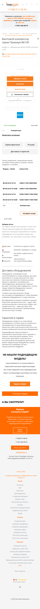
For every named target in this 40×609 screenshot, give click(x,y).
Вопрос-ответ (20, 499)
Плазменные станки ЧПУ (20, 557)
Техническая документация (20, 508)
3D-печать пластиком (20, 538)
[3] (10, 69)
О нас (20, 481)
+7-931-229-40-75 (21, 26)
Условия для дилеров (20, 496)
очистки (20, 23)
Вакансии (20, 491)
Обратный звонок (20, 448)
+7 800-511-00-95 (21, 438)
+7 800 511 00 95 (17, 9)
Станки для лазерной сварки (20, 551)
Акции (20, 513)
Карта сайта (21, 472)
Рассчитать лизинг (21, 94)
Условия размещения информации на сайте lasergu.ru (21, 477)
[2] (9, 69)
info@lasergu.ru (21, 452)
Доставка (11, 100)
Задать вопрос (20, 430)
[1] (7, 69)
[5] (14, 69)
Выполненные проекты (20, 502)
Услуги (20, 517)
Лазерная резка (20, 521)
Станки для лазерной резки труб (20, 563)
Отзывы (20, 505)
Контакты (20, 485)
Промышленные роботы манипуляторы (20, 560)
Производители (20, 493)
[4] (12, 69)
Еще (20, 565)
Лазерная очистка (20, 532)
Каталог (20, 542)
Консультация (20, 89)
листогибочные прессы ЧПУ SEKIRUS (21, 17)
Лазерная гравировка (20, 524)
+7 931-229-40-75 (21, 442)
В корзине (20, 84)
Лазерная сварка (20, 530)
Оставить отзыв (29, 213)
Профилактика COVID (20, 510)
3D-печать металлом (20, 535)
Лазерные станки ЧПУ (20, 549)
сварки (34, 20)
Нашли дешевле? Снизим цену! (20, 75)
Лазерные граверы (20, 554)
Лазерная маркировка (20, 527)
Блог (20, 488)
